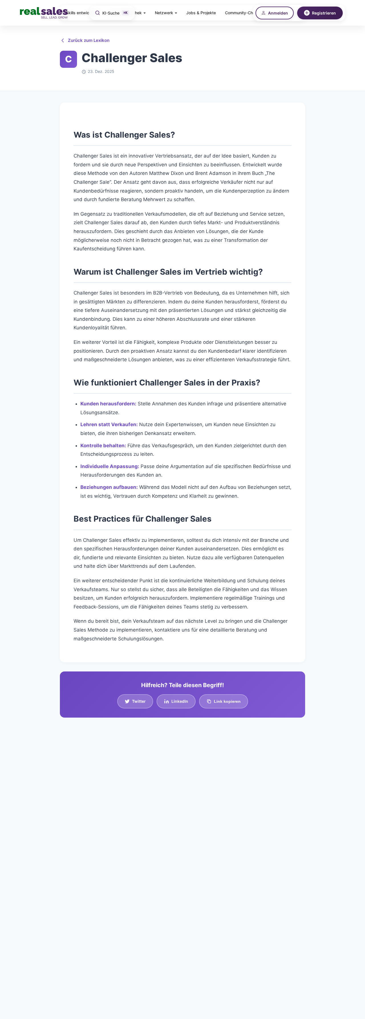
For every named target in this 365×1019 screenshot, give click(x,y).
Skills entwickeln (81, 12)
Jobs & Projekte (201, 12)
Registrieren (324, 13)
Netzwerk (164, 12)
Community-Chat (241, 12)
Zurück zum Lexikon (89, 40)
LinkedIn (179, 701)
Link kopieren (227, 701)
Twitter (139, 701)
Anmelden (278, 13)
